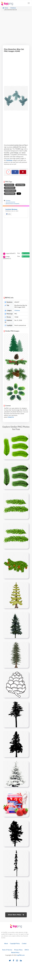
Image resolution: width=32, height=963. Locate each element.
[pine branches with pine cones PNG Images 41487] (16, 374)
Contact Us (11, 417)
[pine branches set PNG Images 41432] (16, 391)
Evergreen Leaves (10, 190)
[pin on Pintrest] (26, 435)
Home (6, 8)
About (6, 943)
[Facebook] (15, 172)
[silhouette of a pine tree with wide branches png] (16, 833)
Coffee (9, 214)
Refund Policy (15, 952)
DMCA (27, 950)
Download (26, 253)
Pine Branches (9, 185)
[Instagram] (17, 960)
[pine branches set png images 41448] (16, 505)
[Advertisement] (16, 29)
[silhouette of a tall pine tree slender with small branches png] (16, 863)
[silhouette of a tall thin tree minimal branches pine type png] (16, 893)
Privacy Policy (18, 950)
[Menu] (29, 3)
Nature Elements (9, 187)
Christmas (13, 8)
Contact (24, 943)
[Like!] (8, 172)
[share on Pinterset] (22, 172)
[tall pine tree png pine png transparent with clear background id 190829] (16, 654)
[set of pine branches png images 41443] (16, 446)
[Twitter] (10, 960)
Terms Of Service (7, 950)
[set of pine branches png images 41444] (16, 476)
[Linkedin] (21, 960)
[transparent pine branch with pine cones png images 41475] (16, 565)
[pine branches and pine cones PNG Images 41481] (16, 359)
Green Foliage (20, 185)
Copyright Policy (15, 943)
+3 (19, 193)
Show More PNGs (15, 915)
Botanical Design (9, 193)
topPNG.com (21, 955)
